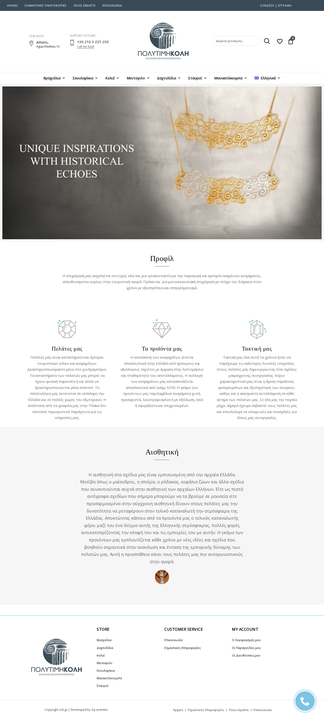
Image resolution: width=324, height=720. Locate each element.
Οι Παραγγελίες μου (246, 648)
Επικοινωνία (112, 6)
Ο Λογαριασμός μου (246, 640)
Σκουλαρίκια (83, 78)
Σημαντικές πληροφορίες (45, 6)
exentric (102, 709)
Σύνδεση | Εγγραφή (276, 6)
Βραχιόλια (51, 78)
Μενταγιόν (136, 78)
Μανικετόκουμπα (228, 78)
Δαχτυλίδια (166, 78)
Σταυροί (195, 78)
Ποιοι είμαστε (85, 6)
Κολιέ (110, 78)
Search (265, 41)
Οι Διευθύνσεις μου (246, 655)
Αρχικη (12, 6)
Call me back (85, 47)
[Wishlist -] (279, 42)
